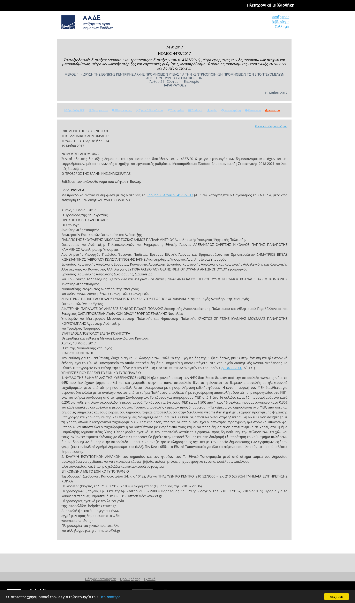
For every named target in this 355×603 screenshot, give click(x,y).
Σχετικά (150, 579)
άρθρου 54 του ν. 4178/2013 (170, 195)
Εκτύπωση (254, 110)
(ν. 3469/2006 (231, 368)
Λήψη (213, 110)
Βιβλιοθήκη (280, 22)
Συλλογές (282, 26)
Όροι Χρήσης (130, 579)
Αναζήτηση (280, 17)
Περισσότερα (109, 596)
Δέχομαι (336, 596)
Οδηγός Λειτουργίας (100, 579)
